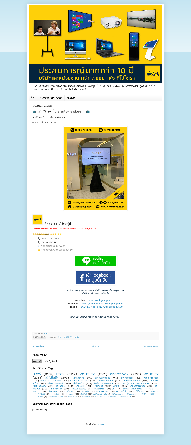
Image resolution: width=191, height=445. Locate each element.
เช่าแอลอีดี (85, 391)
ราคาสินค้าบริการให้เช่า (51, 98)
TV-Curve (154, 391)
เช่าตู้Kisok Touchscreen (136, 383)
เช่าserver (116, 394)
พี (95, 397)
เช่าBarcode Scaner (55, 397)
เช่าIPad (83, 394)
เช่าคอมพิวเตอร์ (102, 378)
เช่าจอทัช (60, 386)
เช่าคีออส (98, 386)
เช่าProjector (151, 378)
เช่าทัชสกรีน (78, 383)
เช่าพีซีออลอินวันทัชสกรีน (132, 389)
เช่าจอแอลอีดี (99, 389)
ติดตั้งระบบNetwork (103, 383)
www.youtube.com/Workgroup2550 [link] (102, 303)
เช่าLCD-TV (151, 374)
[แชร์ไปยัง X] (39, 337)
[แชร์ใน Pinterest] (44, 337)
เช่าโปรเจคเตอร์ (55, 383)
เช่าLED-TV (68, 337)
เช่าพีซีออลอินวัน (105, 381)
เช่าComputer (127, 378)
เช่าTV (76, 337)
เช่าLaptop (78, 378)
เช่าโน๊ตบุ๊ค (52, 377)
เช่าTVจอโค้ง (121, 391)
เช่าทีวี (59, 337)
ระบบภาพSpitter (79, 381)
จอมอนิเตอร (56, 394)
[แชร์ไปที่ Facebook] (42, 337)
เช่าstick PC (72, 397)
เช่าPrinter (56, 389)
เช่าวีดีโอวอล (138, 391)
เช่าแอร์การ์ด (86, 397)
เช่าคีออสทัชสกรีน (137, 386)
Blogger (101, 424)
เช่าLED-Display (79, 389)
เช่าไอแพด (41, 394)
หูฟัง (113, 389)
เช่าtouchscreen (131, 381)
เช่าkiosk (80, 386)
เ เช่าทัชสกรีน (111, 397)
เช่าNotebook (119, 374)
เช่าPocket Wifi (100, 394)
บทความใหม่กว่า (39, 346)
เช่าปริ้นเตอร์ (69, 391)
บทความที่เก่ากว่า (151, 346)
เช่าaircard (131, 394)
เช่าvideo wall (103, 391)
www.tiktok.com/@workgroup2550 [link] (102, 307)
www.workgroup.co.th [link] (102, 300)
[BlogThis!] (37, 337)
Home (33, 97)
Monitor (70, 394)
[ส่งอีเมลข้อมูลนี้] (34, 337)
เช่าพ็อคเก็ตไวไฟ (125, 397)
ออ (101, 397)
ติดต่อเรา (71, 98)
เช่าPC (116, 386)
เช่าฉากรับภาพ (39, 386)
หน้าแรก (95, 346)
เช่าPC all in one (50, 381)
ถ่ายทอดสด (53, 391)
